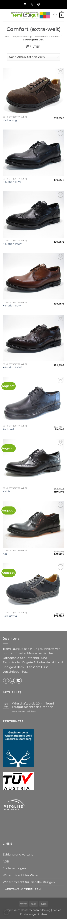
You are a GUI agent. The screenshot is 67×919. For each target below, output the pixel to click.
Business (55, 36)
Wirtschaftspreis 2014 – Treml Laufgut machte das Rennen (33, 705)
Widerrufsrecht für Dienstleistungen (29, 882)
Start (7, 36)
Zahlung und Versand (18, 854)
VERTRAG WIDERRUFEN (23, 889)
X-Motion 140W (12, 243)
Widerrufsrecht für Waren (21, 875)
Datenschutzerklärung (36, 910)
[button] (5, 15)
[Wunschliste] (55, 15)
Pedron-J (8, 429)
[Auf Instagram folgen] (12, 681)
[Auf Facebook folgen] (6, 681)
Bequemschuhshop (22, 36)
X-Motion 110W (12, 182)
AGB (6, 861)
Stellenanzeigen (14, 868)
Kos (5, 553)
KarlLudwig (10, 120)
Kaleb (6, 491)
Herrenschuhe (41, 36)
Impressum (13, 910)
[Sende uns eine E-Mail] (19, 681)
